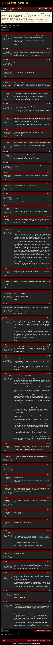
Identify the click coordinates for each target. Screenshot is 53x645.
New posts (11, 8)
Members (20, 8)
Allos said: (17, 229)
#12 (49, 162)
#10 (49, 140)
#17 (49, 216)
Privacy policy (42, 640)
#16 (49, 205)
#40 (49, 601)
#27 (49, 443)
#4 (49, 69)
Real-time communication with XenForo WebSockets (30, 643)
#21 (49, 291)
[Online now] (2, 319)
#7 (49, 103)
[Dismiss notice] (50, 14)
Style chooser (5, 640)
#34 (49, 519)
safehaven (4, 27)
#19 (49, 268)
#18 (49, 227)
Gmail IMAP (22, 378)
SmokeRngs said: (18, 358)
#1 (49, 33)
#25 (49, 355)
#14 (49, 183)
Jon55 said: (17, 604)
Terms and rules (35, 640)
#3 (49, 59)
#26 (49, 373)
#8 (49, 115)
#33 (49, 509)
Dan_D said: (17, 533)
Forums (4, 8)
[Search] (50, 8)
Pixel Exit (18, 643)
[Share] (48, 33)
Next (7, 30)
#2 (49, 48)
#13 (49, 172)
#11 (49, 151)
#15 (49, 193)
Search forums (10, 10)
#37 (49, 561)
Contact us (29, 640)
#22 (49, 303)
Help (47, 640)
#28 (49, 454)
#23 (49, 317)
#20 (49, 279)
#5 (49, 80)
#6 (49, 91)
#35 (49, 530)
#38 (49, 572)
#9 (49, 129)
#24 (49, 344)
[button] (15, 8)
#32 (49, 497)
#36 (49, 551)
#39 (49, 590)
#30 (49, 474)
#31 (49, 485)
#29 (49, 464)
